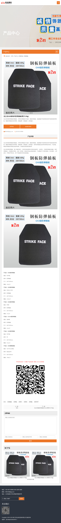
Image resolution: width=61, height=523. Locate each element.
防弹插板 (10, 402)
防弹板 (15, 402)
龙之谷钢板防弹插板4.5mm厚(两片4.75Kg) (44, 408)
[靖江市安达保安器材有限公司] (6, 2)
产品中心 (16, 56)
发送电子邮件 (28, 126)
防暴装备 (21, 56)
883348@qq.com (9, 131)
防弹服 (30, 402)
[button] (27, 479)
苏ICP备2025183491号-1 (11, 519)
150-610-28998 (19, 131)
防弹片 (20, 402)
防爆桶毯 (26, 56)
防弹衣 (25, 402)
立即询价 (12, 126)
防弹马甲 (36, 402)
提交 (30, 441)
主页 (12, 56)
